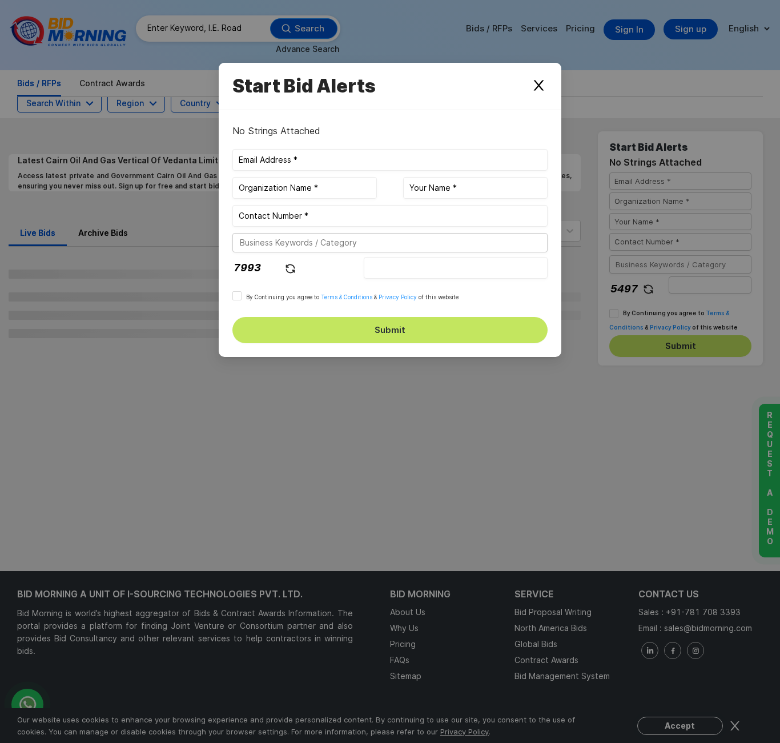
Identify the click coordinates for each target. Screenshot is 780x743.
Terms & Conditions (346, 297)
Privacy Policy (398, 297)
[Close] (538, 86)
